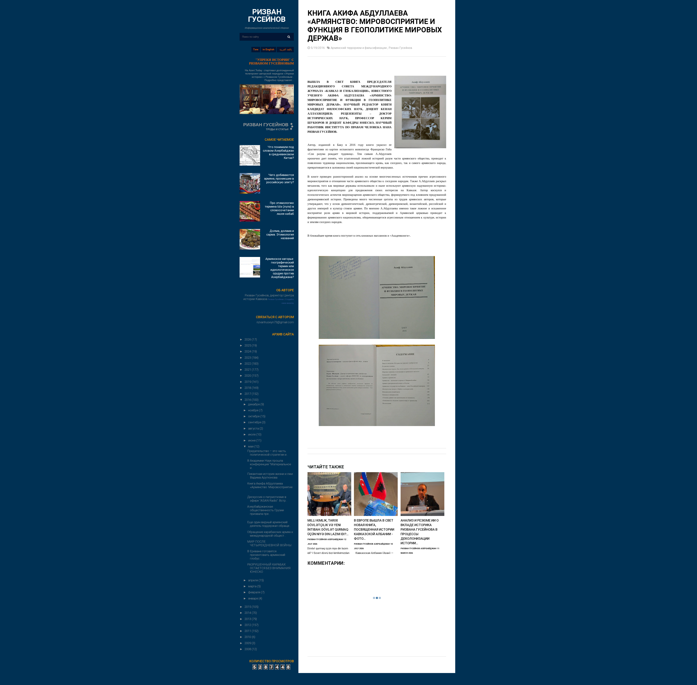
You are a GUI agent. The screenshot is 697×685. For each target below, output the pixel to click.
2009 (248, 643)
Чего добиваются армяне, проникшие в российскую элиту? (279, 178)
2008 (248, 649)
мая (251, 446)
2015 (248, 607)
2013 (248, 619)
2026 (248, 339)
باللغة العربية (286, 49)
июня (252, 440)
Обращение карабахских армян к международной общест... (270, 533)
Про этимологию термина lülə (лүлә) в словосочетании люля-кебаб (279, 208)
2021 (248, 369)
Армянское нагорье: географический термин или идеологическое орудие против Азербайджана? (279, 268)
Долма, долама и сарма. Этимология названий (280, 234)
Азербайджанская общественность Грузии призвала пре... (265, 510)
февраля (254, 592)
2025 (248, 345)
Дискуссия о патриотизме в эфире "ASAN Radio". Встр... (267, 498)
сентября (255, 422)
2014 (248, 613)
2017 (248, 394)
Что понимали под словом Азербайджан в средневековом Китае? (278, 152)
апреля (253, 580)
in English (268, 49)
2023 (248, 357)
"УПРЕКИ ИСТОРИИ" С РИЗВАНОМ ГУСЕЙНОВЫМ (271, 61)
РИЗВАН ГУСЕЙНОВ (267, 15)
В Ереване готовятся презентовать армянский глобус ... (266, 554)
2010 (248, 637)
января (253, 598)
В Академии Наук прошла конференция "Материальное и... (269, 464)
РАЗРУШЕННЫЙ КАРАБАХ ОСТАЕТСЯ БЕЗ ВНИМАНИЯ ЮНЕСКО (268, 568)
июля (252, 434)
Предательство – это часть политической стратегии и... (267, 452)
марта (252, 586)
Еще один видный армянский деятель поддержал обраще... (269, 524)
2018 (248, 388)
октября (254, 416)
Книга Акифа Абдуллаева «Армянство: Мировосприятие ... (270, 487)
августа (254, 428)
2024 (248, 351)
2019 (248, 382)
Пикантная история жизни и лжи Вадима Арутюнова (270, 475)
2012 (248, 625)
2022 (248, 363)
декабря (254, 404)
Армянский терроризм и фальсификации (359, 48)
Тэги (255, 49)
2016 (248, 400)
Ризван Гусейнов (276, 299)
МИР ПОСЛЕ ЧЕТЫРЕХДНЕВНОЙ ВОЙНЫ (269, 543)
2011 (248, 631)
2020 (248, 375)
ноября (253, 410)
